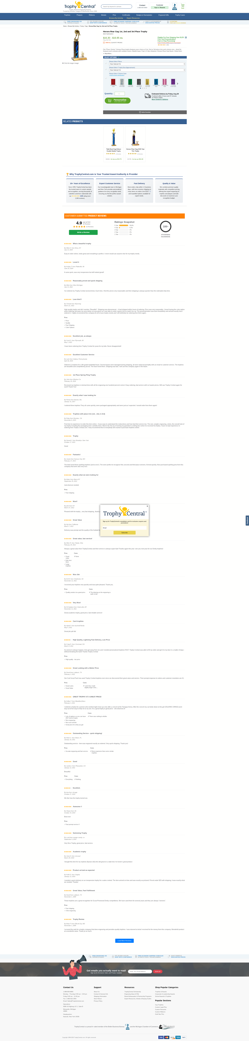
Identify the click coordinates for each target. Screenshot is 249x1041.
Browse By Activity (116, 18)
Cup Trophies (159, 1005)
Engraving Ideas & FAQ (131, 994)
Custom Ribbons (160, 1012)
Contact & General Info (101, 994)
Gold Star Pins (159, 1014)
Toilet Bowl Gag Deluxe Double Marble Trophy (113, 150)
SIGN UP (157, 971)
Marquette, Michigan (69, 1009)
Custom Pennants (160, 1009)
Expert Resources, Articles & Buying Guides (137, 998)
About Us (97, 991)
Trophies (67, 15)
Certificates (126, 15)
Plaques (79, 15)
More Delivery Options (160, 99)
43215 (160, 97)
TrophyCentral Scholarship (132, 991)
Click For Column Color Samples (117, 75)
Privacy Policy (98, 1001)
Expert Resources (133, 18)
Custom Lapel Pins (161, 1007)
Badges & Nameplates (144, 15)
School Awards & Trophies (163, 996)
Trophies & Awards (161, 991)
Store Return (98, 998)
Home (65, 26)
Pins (114, 15)
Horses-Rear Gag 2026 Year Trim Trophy (135, 150)
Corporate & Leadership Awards (165, 994)
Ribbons (92, 15)
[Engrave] (118, 101)
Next (177, 84)
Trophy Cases (180, 15)
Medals (103, 15)
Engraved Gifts (164, 15)
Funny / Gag (83, 26)
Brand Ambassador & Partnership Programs (137, 996)
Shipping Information (100, 996)
